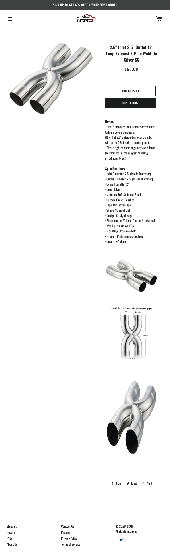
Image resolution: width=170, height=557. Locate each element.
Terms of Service (70, 544)
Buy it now (130, 103)
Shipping (12, 526)
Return (11, 532)
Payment (66, 532)
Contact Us (67, 526)
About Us (12, 544)
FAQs (9, 538)
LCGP (130, 526)
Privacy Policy (69, 538)
